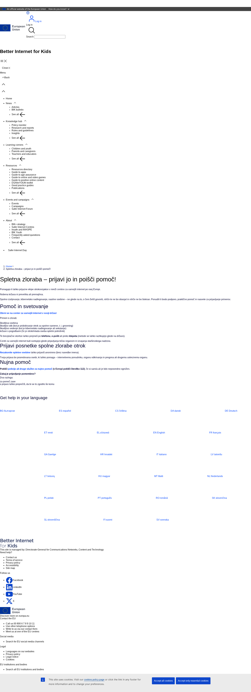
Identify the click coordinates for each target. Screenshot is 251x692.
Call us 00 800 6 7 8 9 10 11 (20, 623)
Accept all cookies (163, 681)
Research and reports (23, 128)
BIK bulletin (18, 109)
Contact (16, 237)
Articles (15, 107)
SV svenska (162, 519)
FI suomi (107, 519)
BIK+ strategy (18, 224)
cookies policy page (94, 679)
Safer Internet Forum (22, 209)
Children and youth (21, 148)
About (9, 220)
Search (30, 36)
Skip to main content (12, 3)
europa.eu (24, 616)
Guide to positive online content (28, 180)
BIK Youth (17, 232)
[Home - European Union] (12, 28)
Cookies (10, 659)
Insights (16, 133)
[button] (28, 13)
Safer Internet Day (17, 250)
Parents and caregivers (23, 151)
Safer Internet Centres (23, 227)
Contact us (11, 557)
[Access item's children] (15, 103)
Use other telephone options (20, 626)
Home (9, 98)
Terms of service (14, 560)
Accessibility (12, 565)
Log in (38, 21)
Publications (18, 188)
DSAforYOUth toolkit (22, 182)
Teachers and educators (24, 154)
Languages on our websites (20, 651)
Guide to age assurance (24, 175)
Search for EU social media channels (25, 641)
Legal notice (12, 657)
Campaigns (18, 206)
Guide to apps (19, 172)
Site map (10, 568)
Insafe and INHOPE (22, 229)
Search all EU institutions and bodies (25, 669)
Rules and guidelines (23, 130)
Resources (11, 165)
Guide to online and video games (29, 177)
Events (15, 203)
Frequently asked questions (26, 235)
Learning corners (14, 145)
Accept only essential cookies (193, 681)
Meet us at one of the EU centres (22, 631)
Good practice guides (23, 185)
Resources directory (22, 169)
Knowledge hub (14, 121)
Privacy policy (13, 562)
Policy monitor (19, 125)
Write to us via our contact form (21, 629)
